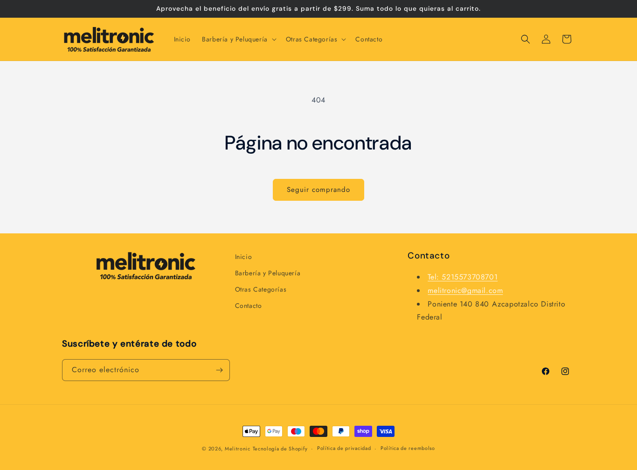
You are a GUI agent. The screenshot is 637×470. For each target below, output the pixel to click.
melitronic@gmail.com (465, 290)
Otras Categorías (261, 289)
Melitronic (237, 448)
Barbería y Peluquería (268, 273)
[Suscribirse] (219, 370)
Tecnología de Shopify (280, 448)
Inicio (243, 256)
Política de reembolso (408, 448)
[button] (238, 39)
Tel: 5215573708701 (463, 277)
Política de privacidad (344, 448)
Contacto (248, 305)
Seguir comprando (318, 189)
